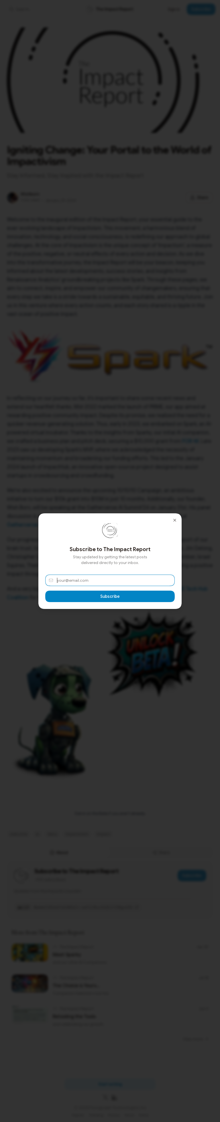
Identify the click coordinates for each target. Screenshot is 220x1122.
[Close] (174, 520)
